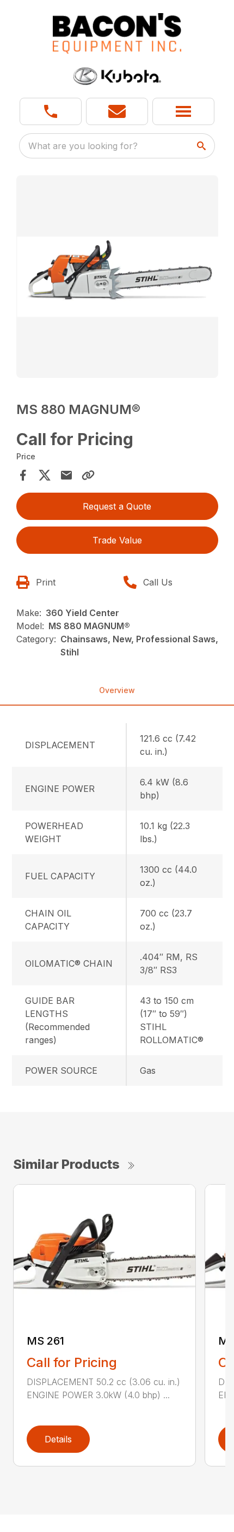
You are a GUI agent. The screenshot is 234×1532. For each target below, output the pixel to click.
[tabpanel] (117, 278)
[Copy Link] (88, 475)
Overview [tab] (117, 690)
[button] (51, 111)
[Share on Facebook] (22, 475)
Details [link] (58, 1439)
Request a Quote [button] (117, 506)
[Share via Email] (66, 475)
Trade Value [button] (117, 540)
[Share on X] (44, 475)
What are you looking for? (83, 145)
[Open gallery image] (117, 276)
